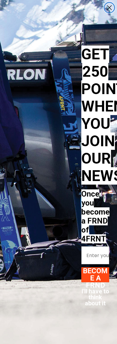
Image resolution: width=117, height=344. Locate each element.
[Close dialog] (109, 7)
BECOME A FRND (95, 274)
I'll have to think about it (95, 295)
